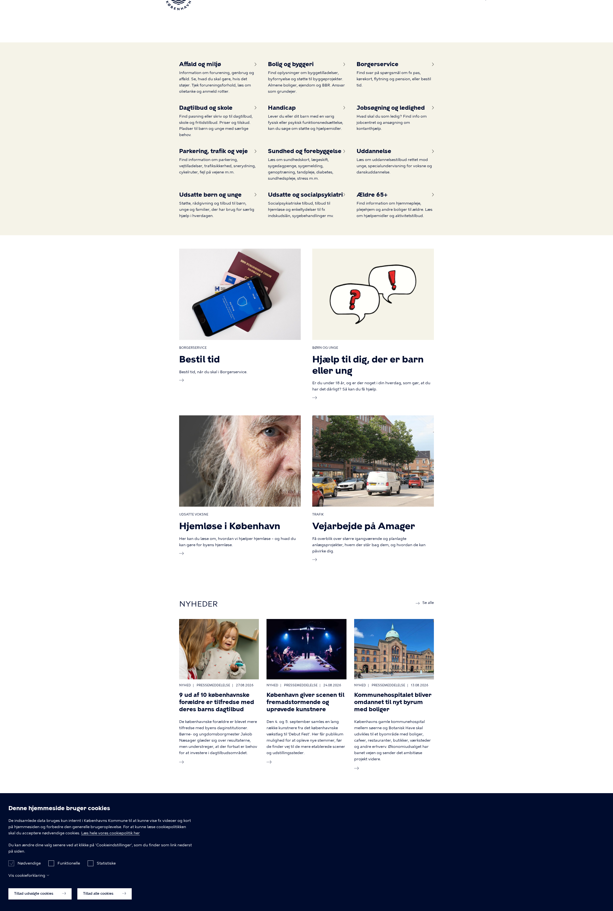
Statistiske (106, 863)
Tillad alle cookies (98, 893)
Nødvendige (29, 863)
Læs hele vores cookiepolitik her (110, 833)
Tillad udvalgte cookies (34, 893)
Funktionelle (68, 863)
